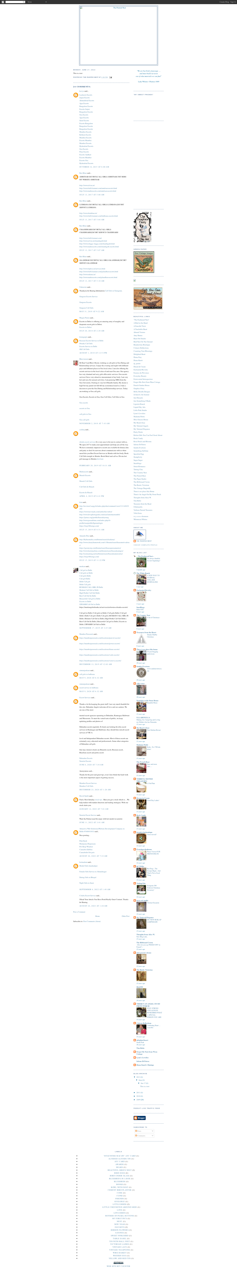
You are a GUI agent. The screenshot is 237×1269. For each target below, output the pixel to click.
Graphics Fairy (139, 388)
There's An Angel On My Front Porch (147, 494)
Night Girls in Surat (86, 883)
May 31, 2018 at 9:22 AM (91, 311)
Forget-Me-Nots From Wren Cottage (147, 382)
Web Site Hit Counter (118, 1266)
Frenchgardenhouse (144, 849)
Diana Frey (138, 357)
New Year (119, 1224)
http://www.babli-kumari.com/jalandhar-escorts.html (98, 271)
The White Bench (143, 573)
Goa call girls (84, 419)
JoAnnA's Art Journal (141, 394)
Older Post (125, 916)
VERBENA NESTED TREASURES (144, 780)
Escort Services (85, 697)
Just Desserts (138, 398)
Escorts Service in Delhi (88, 346)
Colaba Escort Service (87, 895)
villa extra (140, 683)
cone (119, 1193)
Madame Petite (139, 416)
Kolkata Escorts (85, 134)
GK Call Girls (84, 349)
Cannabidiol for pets (86, 852)
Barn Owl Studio (140, 338)
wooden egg (119, 1255)
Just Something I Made (142, 401)
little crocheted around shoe (119, 1207)
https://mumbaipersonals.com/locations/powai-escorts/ (99, 643)
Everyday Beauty (140, 376)
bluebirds (119, 1181)
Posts (139, 1131)
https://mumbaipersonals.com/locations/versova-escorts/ (100, 660)
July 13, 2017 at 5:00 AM (91, 194)
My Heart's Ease (142, 727)
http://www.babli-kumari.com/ (90, 238)
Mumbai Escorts (85, 132)
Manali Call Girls (85, 481)
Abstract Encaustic (153, 903)
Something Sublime (141, 451)
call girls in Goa (85, 414)
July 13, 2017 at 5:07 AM (91, 250)
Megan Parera (84, 317)
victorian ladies (119, 1244)
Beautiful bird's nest (120, 1170)
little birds (120, 1204)
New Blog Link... (142, 937)
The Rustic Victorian (141, 485)
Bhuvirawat (83, 359)
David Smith (84, 796)
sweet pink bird (120, 1235)
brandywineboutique (144, 832)
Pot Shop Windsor (86, 846)
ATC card (120, 1161)
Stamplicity (138, 457)
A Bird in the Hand (141, 323)
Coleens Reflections (143, 1023)
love (119, 1210)
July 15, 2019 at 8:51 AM (91, 529)
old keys (120, 1227)
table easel (119, 1238)
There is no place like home (147, 649)
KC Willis (140, 866)
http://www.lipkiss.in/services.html (92, 268)
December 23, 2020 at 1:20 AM (95, 789)
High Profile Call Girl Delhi (89, 593)
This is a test (144, 1086)
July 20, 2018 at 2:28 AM (91, 330)
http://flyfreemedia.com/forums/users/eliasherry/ (97, 539)
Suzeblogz (137, 463)
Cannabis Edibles (85, 849)
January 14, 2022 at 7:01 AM (93, 809)
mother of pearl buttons (119, 1215)
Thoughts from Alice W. (142, 497)
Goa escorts (83, 402)
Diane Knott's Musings (145, 1065)
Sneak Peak (140, 1042)
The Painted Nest (144, 541)
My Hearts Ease (139, 422)
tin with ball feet (119, 1241)
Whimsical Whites (140, 519)
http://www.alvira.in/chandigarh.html (93, 241)
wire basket (119, 1252)
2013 (138, 1077)
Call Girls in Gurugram (113, 290)
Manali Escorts (85, 475)
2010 (138, 1096)
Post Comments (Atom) (92, 921)
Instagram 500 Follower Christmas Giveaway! (153, 887)
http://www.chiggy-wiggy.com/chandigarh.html (97, 243)
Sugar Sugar (138, 460)
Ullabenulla (138, 507)
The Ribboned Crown (142, 482)
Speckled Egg (139, 454)
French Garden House (141, 385)
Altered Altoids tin (119, 1158)
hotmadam (83, 862)
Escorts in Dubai (85, 327)
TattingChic (141, 883)
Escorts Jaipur (84, 109)
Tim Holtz (137, 500)
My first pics (119, 1218)
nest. (119, 1221)
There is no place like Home (144, 491)
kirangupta (83, 337)
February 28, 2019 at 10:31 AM (95, 465)
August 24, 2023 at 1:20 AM (93, 906)
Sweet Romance (139, 466)
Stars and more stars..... (152, 765)
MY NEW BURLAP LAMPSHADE (154, 921)
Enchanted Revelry (141, 369)
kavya (81, 91)
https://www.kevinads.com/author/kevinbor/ (95, 511)
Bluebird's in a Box (119, 1178)
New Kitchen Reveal (153, 730)
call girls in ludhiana (87, 674)
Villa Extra (138, 513)
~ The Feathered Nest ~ (145, 556)
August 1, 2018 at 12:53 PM (93, 353)
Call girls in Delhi (86, 573)
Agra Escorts (84, 103)
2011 (138, 1092)
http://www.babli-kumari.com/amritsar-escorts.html (98, 188)
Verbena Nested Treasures (143, 510)
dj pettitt (139, 986)
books (119, 1184)
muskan (82, 566)
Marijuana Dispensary (87, 843)
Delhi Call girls (85, 584)
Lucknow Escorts (85, 95)
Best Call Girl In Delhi (87, 596)
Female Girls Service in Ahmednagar (92, 871)
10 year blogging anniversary (152, 652)
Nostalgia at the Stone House (147, 700)
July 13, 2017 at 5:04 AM (91, 219)
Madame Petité (142, 744)
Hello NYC (140, 609)
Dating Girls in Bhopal (87, 877)
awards (119, 1164)
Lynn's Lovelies (139, 413)
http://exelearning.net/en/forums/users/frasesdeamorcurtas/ (101, 553)
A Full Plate (151, 783)
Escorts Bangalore (86, 123)
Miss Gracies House (141, 419)
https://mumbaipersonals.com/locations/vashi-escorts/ (99, 655)
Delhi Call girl (84, 581)
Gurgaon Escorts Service (88, 296)
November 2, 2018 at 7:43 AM (94, 423)
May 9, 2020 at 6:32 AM (91, 678)
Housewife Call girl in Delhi (89, 598)
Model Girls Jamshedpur (88, 866)
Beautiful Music (152, 703)
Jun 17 (143, 1083)
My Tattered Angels (141, 426)
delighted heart (142, 1040)
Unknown (83, 287)
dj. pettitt (137, 363)
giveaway (119, 1201)
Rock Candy (138, 438)
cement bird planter (120, 1190)
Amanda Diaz (84, 536)
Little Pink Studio (140, 410)
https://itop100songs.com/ (89, 526)
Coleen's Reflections (141, 348)
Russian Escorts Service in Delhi (91, 340)
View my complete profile (145, 545)
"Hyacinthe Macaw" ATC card (120, 1156)
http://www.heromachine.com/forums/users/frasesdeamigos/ (101, 551)
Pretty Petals (138, 432)
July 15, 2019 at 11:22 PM (92, 560)
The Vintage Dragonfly (142, 488)
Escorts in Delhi (85, 601)
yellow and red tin (120, 1258)
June (141, 1080)
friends (119, 1198)
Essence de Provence (141, 373)
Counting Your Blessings (143, 351)
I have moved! (151, 834)
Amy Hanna (138, 335)
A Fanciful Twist (140, 326)
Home (97, 916)
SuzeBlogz (140, 607)
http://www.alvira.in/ (87, 185)
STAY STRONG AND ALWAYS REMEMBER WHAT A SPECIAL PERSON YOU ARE (154, 1012)
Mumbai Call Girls (86, 786)
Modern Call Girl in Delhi (89, 590)
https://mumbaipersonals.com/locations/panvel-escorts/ (100, 638)
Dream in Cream (142, 798)
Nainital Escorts (85, 761)
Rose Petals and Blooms (142, 441)
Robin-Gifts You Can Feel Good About (148, 435)
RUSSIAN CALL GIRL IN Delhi (91, 587)
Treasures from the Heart (142, 504)
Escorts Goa (83, 160)
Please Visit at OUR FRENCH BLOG (153, 852)
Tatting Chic (138, 469)
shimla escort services (87, 442)
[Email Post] (110, 77)
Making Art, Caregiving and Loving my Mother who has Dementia (148, 721)
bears (119, 1167)
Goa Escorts (83, 114)
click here (99, 459)
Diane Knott (138, 360)
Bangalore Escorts (86, 106)
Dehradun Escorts (85, 758)
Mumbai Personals (86, 634)
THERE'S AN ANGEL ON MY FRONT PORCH (148, 1004)
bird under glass (119, 1175)
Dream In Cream (140, 366)
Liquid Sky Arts (139, 407)
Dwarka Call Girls (86, 343)
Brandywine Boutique (142, 344)
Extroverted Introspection (143, 379)
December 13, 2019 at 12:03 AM (95, 664)
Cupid (120, 1195)
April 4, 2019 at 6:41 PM (91, 496)
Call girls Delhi (85, 576)
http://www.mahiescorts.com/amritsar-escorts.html (97, 191)
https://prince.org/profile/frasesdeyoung (94, 517)
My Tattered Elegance (142, 429)
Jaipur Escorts (84, 97)
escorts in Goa (84, 408)
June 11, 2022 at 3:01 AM (92, 822)
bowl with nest (119, 1187)
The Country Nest (140, 472)
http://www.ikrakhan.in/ (88, 213)
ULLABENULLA (143, 717)
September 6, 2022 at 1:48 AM (94, 889)
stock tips (99, 799)
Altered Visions (139, 332)
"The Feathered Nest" (141, 320)
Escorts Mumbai (85, 140)
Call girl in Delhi (85, 570)
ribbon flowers (120, 1230)
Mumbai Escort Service (88, 783)
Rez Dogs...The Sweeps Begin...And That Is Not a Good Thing (153, 871)
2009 (138, 1099)
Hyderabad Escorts (86, 146)
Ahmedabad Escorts (86, 100)
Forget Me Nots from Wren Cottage (146, 1052)
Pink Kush (83, 841)
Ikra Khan (83, 173)
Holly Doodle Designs (142, 391)
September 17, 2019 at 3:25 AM (95, 628)
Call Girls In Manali (86, 486)
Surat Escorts (84, 120)
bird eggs (119, 1173)
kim (80, 502)
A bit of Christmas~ (153, 617)
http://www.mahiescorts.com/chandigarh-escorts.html (99, 246)
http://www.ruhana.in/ (87, 274)
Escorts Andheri (85, 154)
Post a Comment (79, 912)
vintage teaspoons (119, 1250)
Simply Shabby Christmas (152, 635)
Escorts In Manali (85, 492)
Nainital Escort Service (87, 815)
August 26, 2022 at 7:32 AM (93, 856)
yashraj (82, 429)
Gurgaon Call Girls (86, 308)
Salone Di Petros (140, 444)
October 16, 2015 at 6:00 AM (94, 167)
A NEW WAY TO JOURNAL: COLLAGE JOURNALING (153, 578)
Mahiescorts (83, 471)
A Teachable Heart (140, 329)
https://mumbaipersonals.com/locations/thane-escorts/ (99, 649)
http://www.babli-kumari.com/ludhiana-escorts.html (98, 216)
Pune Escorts (84, 151)
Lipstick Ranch (139, 404)
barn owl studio (142, 900)
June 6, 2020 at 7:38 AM (91, 764)
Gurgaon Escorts (85, 302)
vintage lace (119, 1247)
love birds (120, 1213)
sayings (119, 1232)
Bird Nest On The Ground (143, 341)
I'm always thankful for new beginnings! (153, 559)
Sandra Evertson (140, 447)
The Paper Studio (140, 479)
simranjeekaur (84, 670)
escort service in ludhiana (88, 687)
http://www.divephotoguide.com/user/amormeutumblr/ (99, 514)
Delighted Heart (139, 354)
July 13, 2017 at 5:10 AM (91, 281)
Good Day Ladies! (153, 800)
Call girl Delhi (84, 578)
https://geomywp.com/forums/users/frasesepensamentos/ (100, 548)
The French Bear (140, 475)
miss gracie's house (143, 952)
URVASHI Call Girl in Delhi (89, 604)
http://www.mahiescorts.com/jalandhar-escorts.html (98, 277)
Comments (141, 1135)
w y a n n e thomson (141, 516)
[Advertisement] (145, 164)
